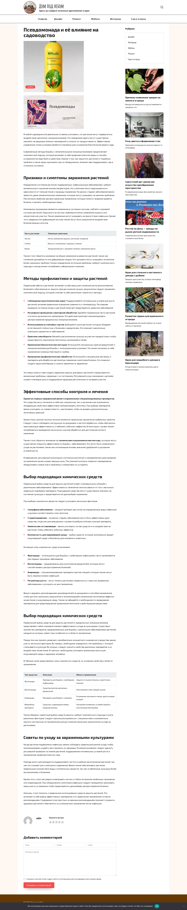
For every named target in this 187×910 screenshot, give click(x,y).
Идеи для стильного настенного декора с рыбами (143, 274)
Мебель (95, 19)
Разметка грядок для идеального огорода (144, 318)
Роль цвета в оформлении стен (142, 141)
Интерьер (115, 19)
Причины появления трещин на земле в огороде (142, 99)
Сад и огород (138, 19)
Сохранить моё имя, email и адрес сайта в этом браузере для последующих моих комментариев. (64, 879)
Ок (157, 906)
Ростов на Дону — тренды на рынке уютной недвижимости (142, 230)
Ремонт (77, 19)
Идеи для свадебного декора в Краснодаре (142, 361)
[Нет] (184, 906)
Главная (42, 19)
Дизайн (58, 19)
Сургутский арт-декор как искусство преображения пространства (140, 184)
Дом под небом (51, 6)
